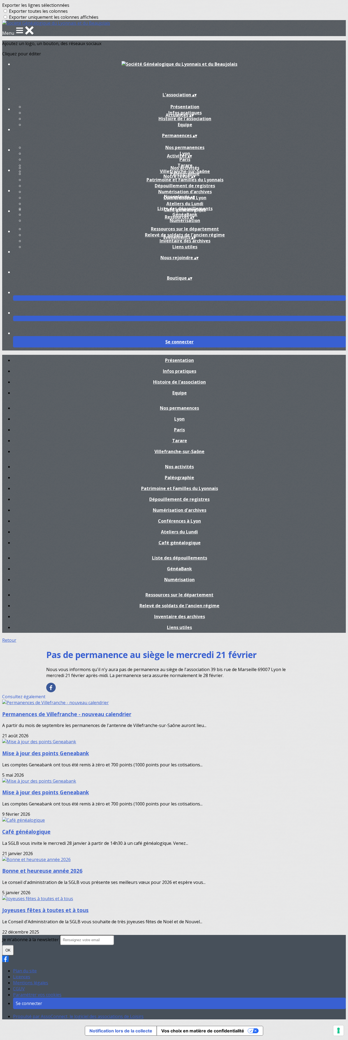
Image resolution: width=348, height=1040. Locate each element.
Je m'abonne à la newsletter (31, 940)
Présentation (184, 107)
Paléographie (179, 478)
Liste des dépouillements (185, 208)
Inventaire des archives (185, 241)
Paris (184, 159)
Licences (21, 977)
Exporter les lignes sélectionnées (35, 5)
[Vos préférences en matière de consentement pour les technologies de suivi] (338, 1030)
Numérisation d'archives (185, 192)
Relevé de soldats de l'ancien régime (179, 606)
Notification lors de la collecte (120, 1030)
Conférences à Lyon (179, 521)
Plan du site (25, 971)
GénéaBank (179, 569)
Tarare (179, 441)
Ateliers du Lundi (184, 204)
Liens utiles (184, 247)
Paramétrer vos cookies (37, 995)
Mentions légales (30, 983)
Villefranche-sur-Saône (179, 451)
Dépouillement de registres (185, 186)
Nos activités (184, 168)
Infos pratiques (179, 371)
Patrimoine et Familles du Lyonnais (185, 180)
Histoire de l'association (185, 119)
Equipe (185, 125)
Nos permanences (184, 147)
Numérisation (185, 220)
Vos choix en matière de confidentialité (202, 1030)
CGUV (19, 989)
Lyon (179, 419)
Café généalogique (180, 543)
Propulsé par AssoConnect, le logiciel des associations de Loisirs (78, 1016)
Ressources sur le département (185, 229)
